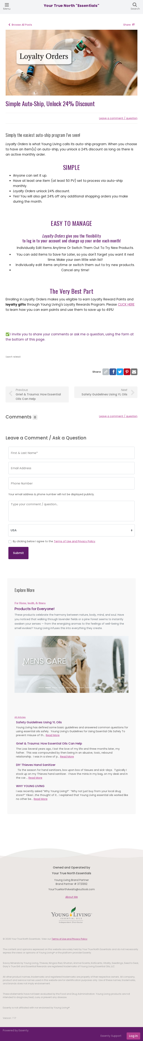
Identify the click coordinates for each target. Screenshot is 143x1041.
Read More (53, 735)
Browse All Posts (22, 25)
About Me (71, 897)
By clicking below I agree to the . (54, 541)
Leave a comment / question (118, 118)
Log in (133, 1036)
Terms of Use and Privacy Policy (74, 541)
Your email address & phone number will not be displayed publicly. (51, 494)
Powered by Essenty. (16, 1030)
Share (127, 25)
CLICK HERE (126, 304)
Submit (18, 553)
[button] (23, 664)
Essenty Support (111, 1036)
